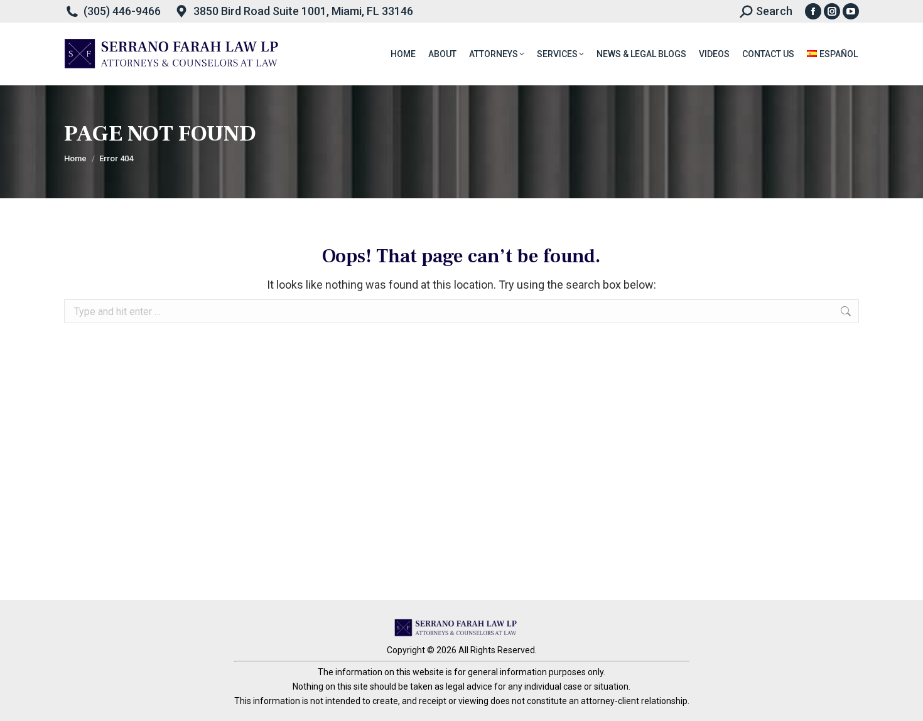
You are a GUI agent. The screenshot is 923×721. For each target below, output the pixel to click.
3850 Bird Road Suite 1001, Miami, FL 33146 (303, 11)
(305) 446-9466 (122, 11)
